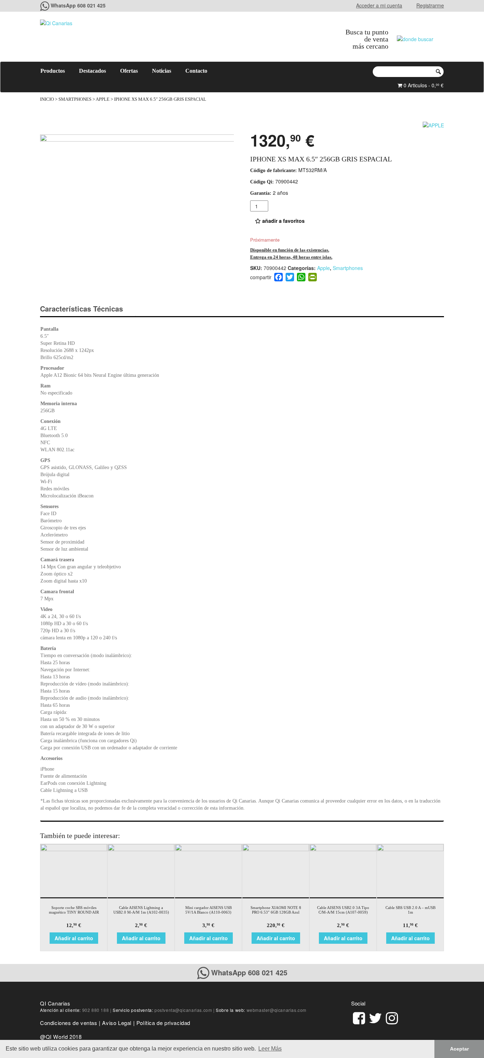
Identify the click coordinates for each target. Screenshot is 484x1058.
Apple (102, 99)
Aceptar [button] (459, 1049)
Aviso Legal (116, 1022)
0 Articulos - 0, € (423, 85)
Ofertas (129, 71)
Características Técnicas (81, 308)
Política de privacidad (163, 1022)
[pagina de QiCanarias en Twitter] (375, 1017)
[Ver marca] (433, 124)
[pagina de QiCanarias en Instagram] (392, 1017)
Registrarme (430, 5)
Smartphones (74, 99)
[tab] (87, 309)
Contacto (196, 71)
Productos (52, 71)
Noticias (161, 71)
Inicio (47, 99)
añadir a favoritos (283, 220)
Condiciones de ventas (68, 1022)
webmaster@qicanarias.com (276, 1010)
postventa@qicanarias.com (183, 1010)
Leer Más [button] (270, 1049)
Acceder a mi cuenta (379, 5)
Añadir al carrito (74, 938)
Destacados (92, 71)
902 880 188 (95, 1010)
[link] (359, 1017)
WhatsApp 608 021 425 (78, 5)
